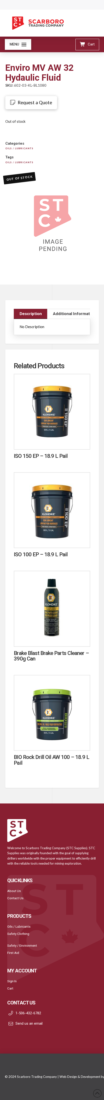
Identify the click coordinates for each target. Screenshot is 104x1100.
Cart (10, 988)
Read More (52, 441)
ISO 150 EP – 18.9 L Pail (40, 456)
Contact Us (15, 898)
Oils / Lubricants (18, 926)
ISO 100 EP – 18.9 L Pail (40, 554)
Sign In (12, 981)
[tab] (30, 314)
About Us (14, 891)
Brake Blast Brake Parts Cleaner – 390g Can (51, 656)
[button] (18, 44)
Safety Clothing (18, 934)
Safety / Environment (22, 945)
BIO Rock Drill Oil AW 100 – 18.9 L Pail (51, 760)
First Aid (13, 953)
